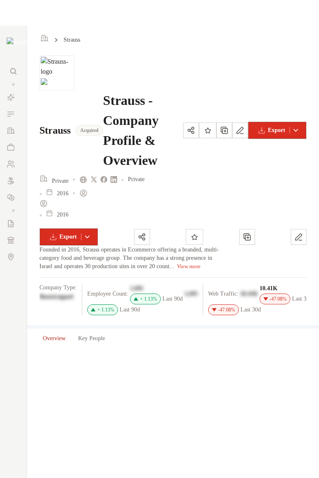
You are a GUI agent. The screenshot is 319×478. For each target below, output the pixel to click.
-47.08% (278, 299)
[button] (13, 84)
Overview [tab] (54, 338)
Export (276, 130)
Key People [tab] (91, 338)
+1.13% (148, 299)
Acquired (89, 130)
